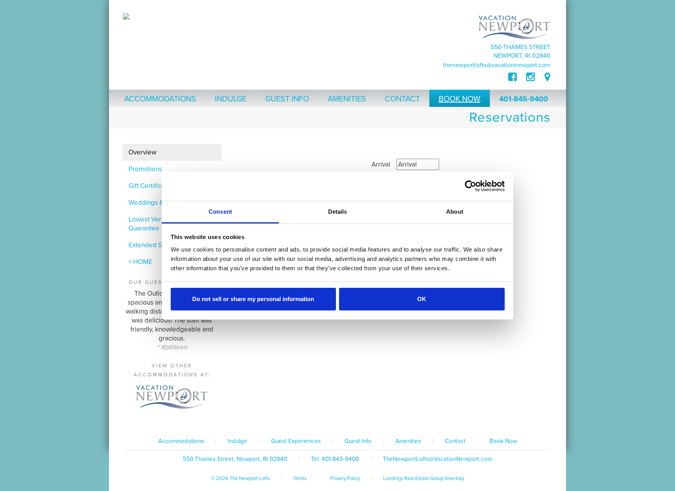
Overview (142, 152)
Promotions (145, 169)
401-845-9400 (523, 99)
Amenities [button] (347, 99)
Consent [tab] (220, 211)
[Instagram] (530, 77)
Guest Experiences (296, 441)
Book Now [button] (459, 99)
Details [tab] (337, 211)
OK (421, 299)
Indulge (237, 441)
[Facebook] (517, 77)
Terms (300, 478)
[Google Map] (547, 77)
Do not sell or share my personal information (253, 299)
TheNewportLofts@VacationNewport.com (496, 65)
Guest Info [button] (287, 99)
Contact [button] (402, 99)
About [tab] (454, 211)
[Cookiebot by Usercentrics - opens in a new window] (470, 186)
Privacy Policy (345, 478)
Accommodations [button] (160, 99)
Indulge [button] (230, 99)
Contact (455, 441)
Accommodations (181, 441)
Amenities (408, 441)
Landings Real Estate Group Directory (423, 478)
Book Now (503, 441)
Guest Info (358, 441)
